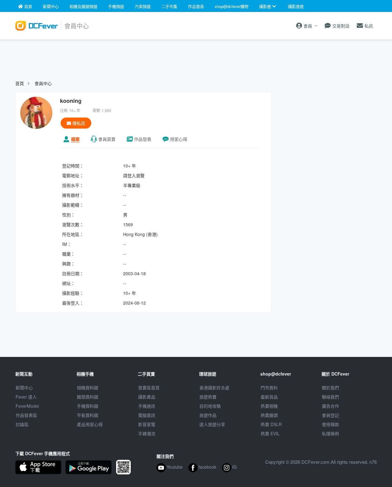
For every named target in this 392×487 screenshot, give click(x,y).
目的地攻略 (210, 406)
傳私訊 (78, 123)
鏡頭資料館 (87, 397)
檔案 (75, 139)
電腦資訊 (146, 415)
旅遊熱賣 (208, 397)
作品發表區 (26, 415)
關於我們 (330, 387)
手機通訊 (146, 406)
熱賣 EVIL (270, 433)
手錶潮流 (146, 433)
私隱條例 (330, 433)
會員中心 (43, 83)
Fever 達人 (26, 397)
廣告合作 (330, 406)
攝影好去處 (214, 387)
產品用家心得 (90, 424)
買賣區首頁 (149, 387)
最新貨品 (269, 397)
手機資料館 (87, 406)
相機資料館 (87, 387)
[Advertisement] (196, 57)
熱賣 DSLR (271, 424)
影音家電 (146, 424)
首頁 (19, 83)
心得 (178, 139)
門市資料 (269, 387)
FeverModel (27, 406)
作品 (142, 139)
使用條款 (330, 424)
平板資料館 (87, 415)
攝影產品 (146, 397)
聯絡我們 (330, 397)
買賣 (106, 139)
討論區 (22, 424)
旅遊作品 (208, 415)
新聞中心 (24, 387)
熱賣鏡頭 (269, 415)
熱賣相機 (269, 406)
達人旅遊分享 (212, 424)
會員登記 (330, 415)
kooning (70, 101)
